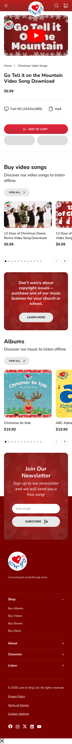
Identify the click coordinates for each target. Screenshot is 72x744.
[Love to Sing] (36, 9)
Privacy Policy (16, 696)
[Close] (2, 741)
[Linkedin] (32, 727)
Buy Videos (15, 616)
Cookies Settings (18, 714)
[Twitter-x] (24, 727)
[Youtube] (39, 727)
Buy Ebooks (15, 623)
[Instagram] (17, 727)
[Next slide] (65, 261)
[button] (6, 6)
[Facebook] (10, 727)
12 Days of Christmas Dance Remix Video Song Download (25, 235)
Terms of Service (18, 705)
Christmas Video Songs (32, 66)
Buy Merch (14, 631)
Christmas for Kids (17, 423)
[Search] (56, 5)
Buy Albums (15, 608)
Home (8, 66)
